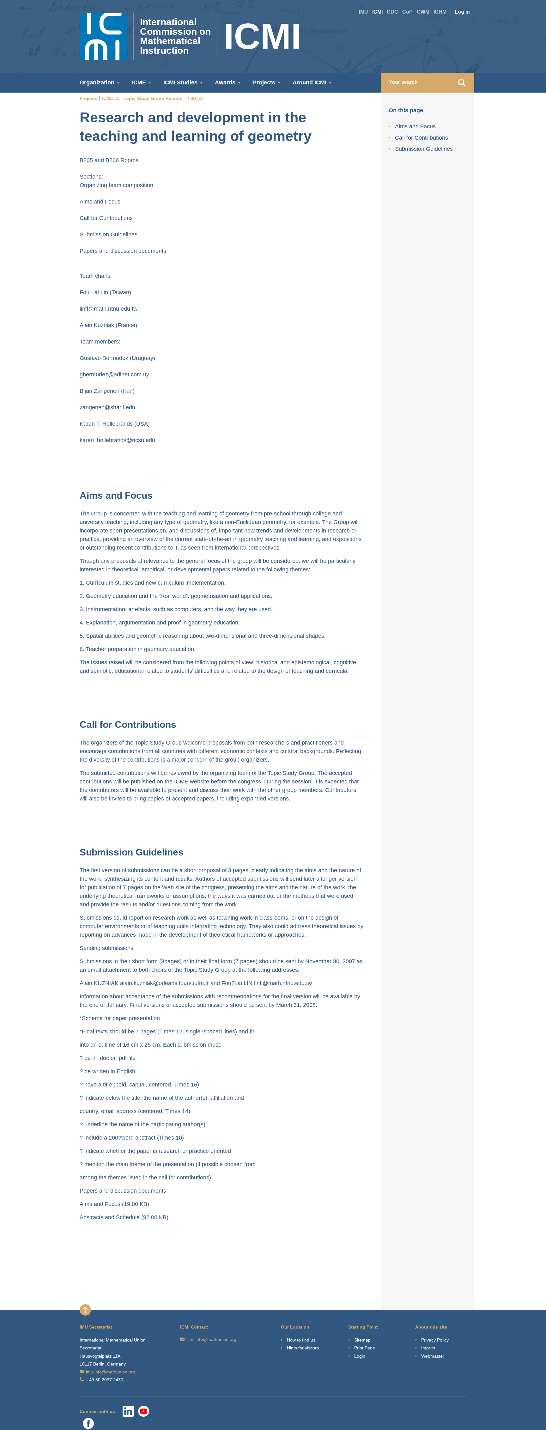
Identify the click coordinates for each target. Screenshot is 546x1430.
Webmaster (432, 1356)
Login (359, 1356)
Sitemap (362, 1339)
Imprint (428, 1347)
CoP (407, 12)
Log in (462, 12)
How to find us (301, 1339)
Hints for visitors (303, 1347)
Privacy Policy (435, 1339)
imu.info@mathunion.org (110, 1371)
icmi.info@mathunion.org (211, 1339)
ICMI (377, 12)
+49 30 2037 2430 (105, 1379)
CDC (392, 12)
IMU (363, 12)
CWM (423, 12)
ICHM (440, 12)
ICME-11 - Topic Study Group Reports (142, 98)
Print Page (364, 1347)
